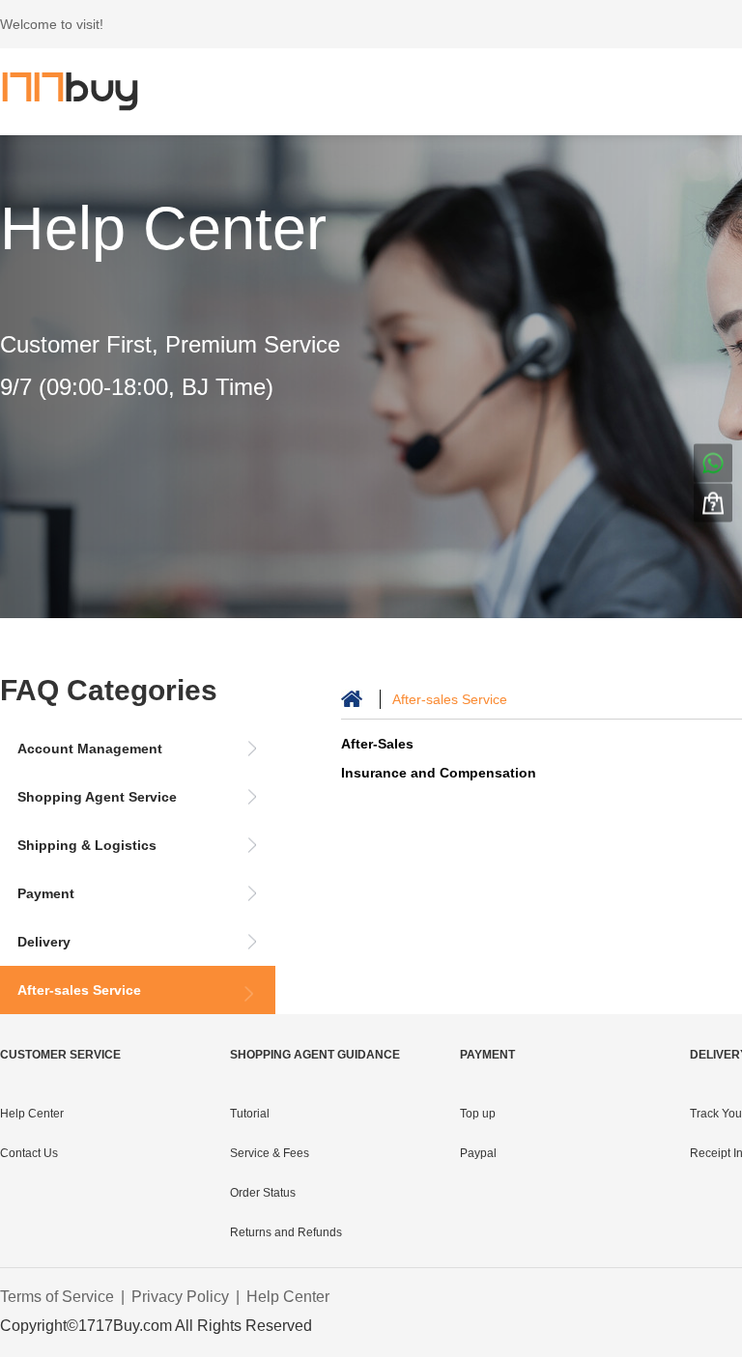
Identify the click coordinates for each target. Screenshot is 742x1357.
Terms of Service (57, 1296)
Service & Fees (269, 1153)
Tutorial (250, 1113)
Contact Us (29, 1153)
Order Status (263, 1193)
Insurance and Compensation (438, 772)
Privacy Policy (180, 1296)
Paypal (478, 1153)
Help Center (163, 228)
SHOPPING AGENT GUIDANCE (315, 1054)
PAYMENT (487, 1054)
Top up (478, 1113)
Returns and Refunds (286, 1232)
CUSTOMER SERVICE (60, 1054)
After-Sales (377, 743)
